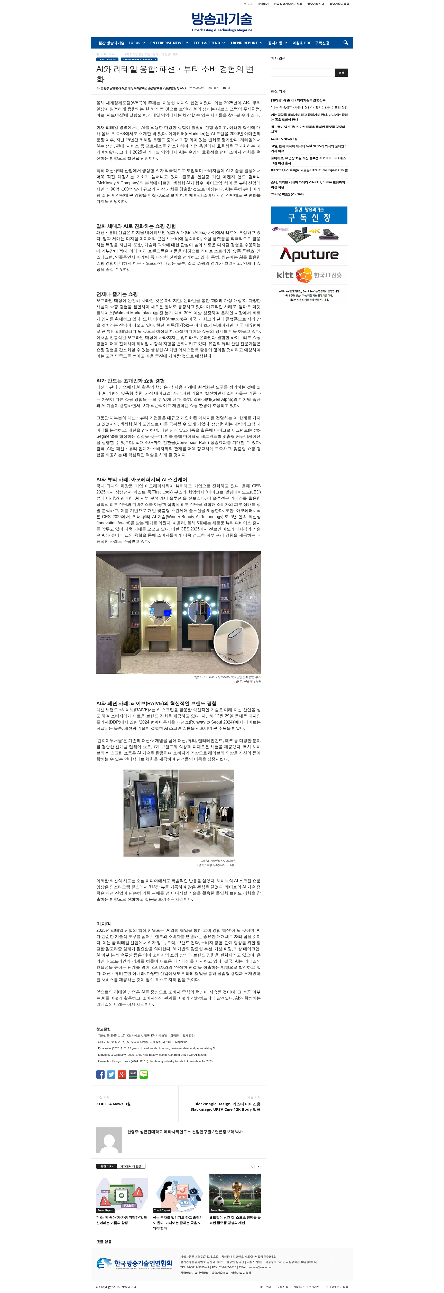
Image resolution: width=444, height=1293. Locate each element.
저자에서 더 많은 (131, 1166)
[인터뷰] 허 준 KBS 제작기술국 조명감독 (298, 100)
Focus (134, 42)
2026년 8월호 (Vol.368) (287, 194)
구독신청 (322, 42)
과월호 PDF (301, 42)
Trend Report (244, 42)
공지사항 (275, 42)
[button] (345, 43)
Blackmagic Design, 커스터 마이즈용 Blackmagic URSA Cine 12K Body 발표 (225, 1106)
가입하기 (263, 4)
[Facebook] (332, 1260)
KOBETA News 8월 (284, 139)
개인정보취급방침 (337, 1287)
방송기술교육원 (339, 4)
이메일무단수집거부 (307, 1287)
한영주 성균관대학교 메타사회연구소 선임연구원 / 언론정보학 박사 (143, 88)
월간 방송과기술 (111, 42)
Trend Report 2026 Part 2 (139, 59)
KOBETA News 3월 (113, 1103)
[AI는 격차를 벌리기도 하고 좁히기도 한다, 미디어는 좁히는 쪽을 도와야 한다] (178, 1193)
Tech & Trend (206, 42)
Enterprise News (166, 42)
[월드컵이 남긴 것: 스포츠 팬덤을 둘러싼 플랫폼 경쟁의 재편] (235, 1193)
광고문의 (265, 1287)
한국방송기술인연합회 (288, 4)
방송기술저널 (315, 4)
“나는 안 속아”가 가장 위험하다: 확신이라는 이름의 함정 (309, 107)
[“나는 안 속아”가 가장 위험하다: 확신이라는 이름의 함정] (122, 1193)
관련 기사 (106, 1166)
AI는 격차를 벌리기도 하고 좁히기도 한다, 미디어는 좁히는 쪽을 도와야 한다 (178, 1222)
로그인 (248, 4)
